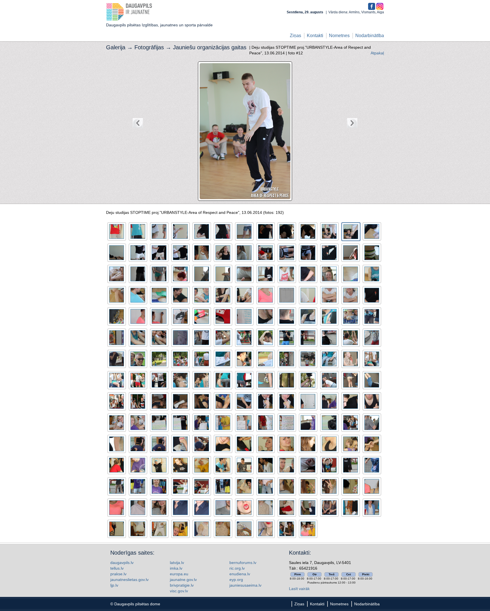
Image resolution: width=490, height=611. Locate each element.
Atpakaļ (377, 53)
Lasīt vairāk (299, 588)
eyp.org (236, 579)
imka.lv (176, 568)
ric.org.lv (237, 568)
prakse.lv (118, 574)
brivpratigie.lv (182, 585)
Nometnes (339, 35)
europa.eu (179, 574)
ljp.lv (114, 585)
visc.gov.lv (179, 591)
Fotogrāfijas (149, 47)
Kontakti (315, 35)
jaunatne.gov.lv (183, 579)
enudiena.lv (239, 574)
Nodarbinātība (369, 35)
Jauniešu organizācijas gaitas (209, 47)
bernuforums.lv (242, 562)
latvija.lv (177, 562)
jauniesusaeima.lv (245, 585)
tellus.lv (117, 568)
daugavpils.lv (122, 562)
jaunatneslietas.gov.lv (129, 579)
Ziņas (295, 35)
